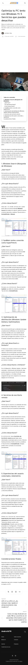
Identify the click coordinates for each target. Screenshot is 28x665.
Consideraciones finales (10, 119)
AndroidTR (6, 631)
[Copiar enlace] (19, 592)
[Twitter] (12, 655)
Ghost (21, 661)
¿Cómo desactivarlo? (9, 106)
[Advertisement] (14, 58)
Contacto (16, 639)
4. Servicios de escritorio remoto (12, 114)
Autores (3, 644)
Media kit (3, 639)
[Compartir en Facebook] (12, 592)
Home (2, 636)
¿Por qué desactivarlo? (10, 104)
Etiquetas (16, 644)
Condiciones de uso (5, 647)
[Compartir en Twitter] (8, 592)
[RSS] (15, 655)
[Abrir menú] (3, 3)
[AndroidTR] (14, 3)
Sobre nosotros (17, 636)
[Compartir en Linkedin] (16, 592)
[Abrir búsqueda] (25, 3)
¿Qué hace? (7, 102)
